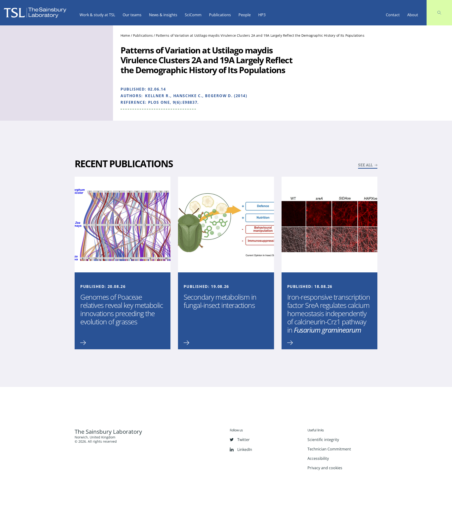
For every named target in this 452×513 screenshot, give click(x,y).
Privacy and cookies (324, 467)
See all (365, 165)
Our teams (132, 14)
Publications (220, 14)
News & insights (163, 14)
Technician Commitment (329, 449)
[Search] (439, 12)
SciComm (193, 14)
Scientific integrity (323, 439)
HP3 (262, 14)
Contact (393, 14)
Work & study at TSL (97, 14)
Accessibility (318, 458)
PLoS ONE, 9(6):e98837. (173, 102)
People (244, 14)
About (412, 14)
